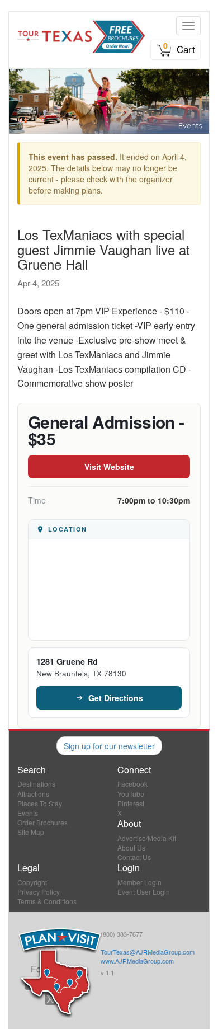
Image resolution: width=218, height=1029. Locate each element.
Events (27, 812)
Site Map (30, 832)
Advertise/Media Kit (146, 838)
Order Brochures (42, 822)
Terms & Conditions (47, 901)
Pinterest (130, 803)
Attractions (33, 793)
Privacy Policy (38, 891)
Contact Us (134, 857)
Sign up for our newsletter (109, 745)
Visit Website (109, 466)
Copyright (32, 882)
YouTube (130, 793)
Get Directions (115, 697)
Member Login (139, 882)
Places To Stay (39, 803)
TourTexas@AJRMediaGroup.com (148, 951)
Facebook (132, 783)
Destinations (36, 783)
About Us (131, 847)
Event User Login (143, 891)
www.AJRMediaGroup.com (137, 960)
